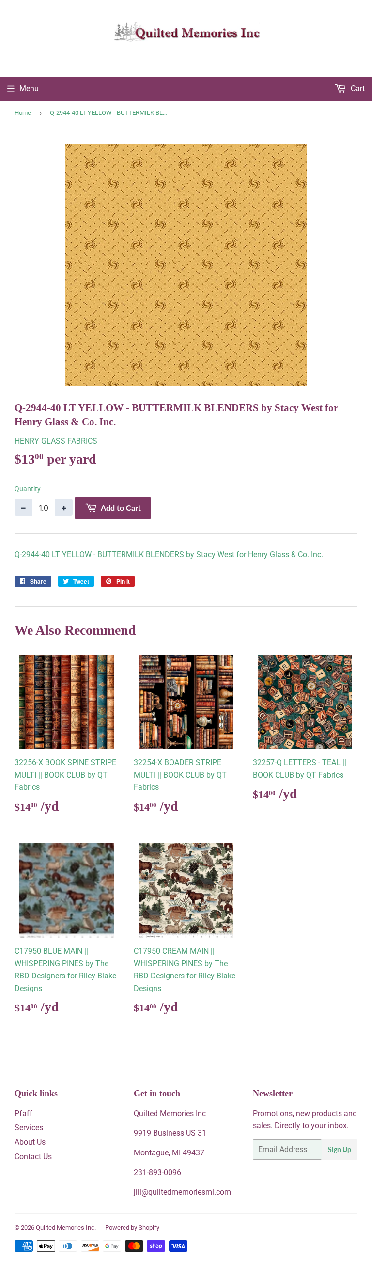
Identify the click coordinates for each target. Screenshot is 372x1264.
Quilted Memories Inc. (66, 1227)
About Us (30, 1142)
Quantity (28, 489)
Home (23, 112)
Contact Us (33, 1156)
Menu (29, 88)
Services (29, 1127)
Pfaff (23, 1113)
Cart (357, 88)
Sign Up (339, 1149)
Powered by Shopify (132, 1227)
